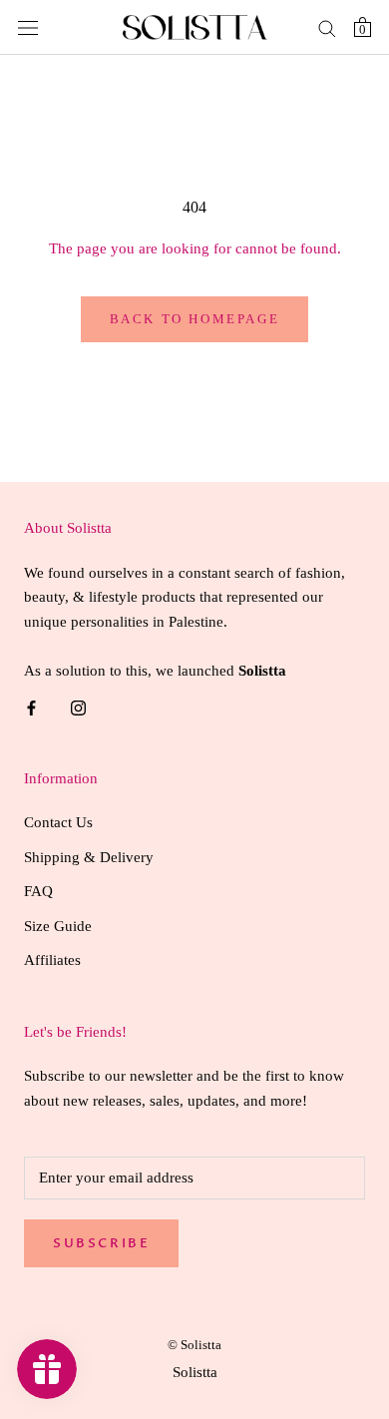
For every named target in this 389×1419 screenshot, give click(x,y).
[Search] (327, 27)
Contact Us (58, 822)
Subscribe (101, 1243)
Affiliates (52, 960)
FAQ (38, 891)
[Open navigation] (28, 28)
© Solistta (194, 1344)
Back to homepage (195, 318)
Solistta (195, 1372)
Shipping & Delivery (89, 857)
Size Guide (58, 926)
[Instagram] (78, 707)
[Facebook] (31, 707)
